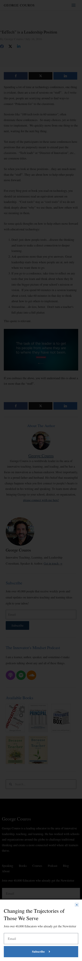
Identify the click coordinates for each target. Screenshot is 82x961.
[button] (76, 904)
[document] (41, 480)
